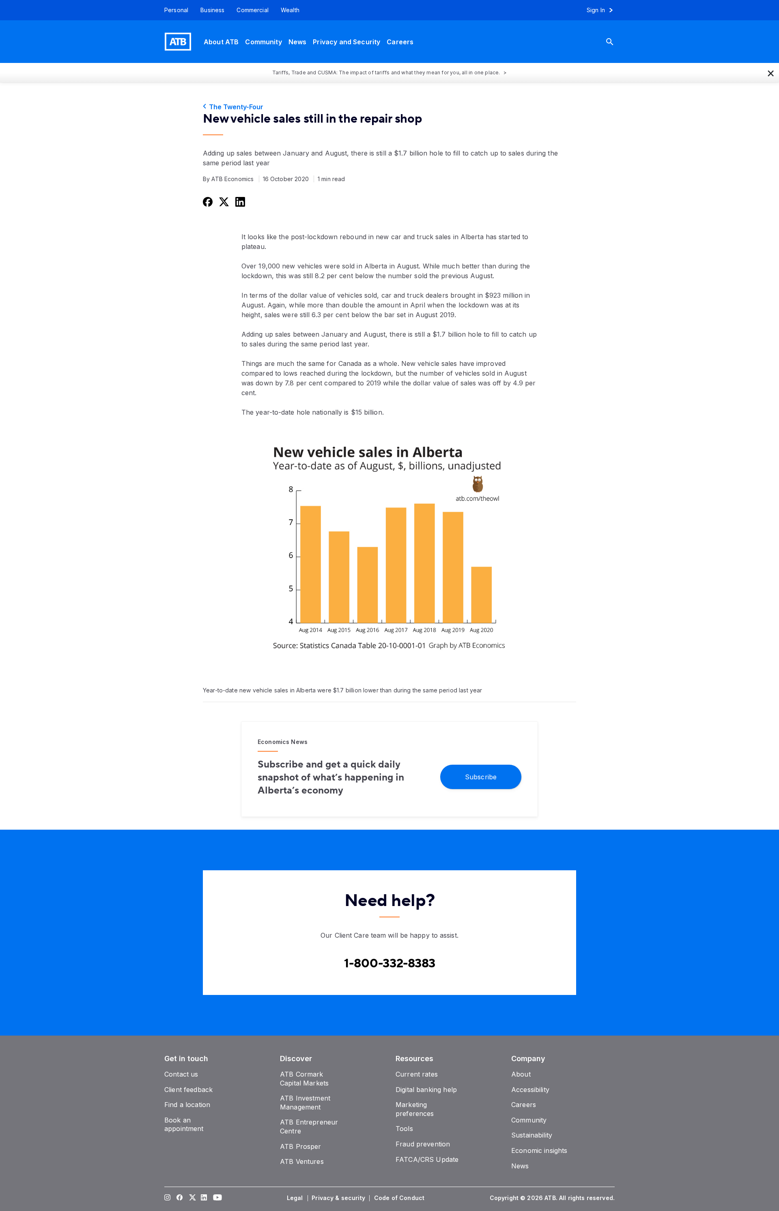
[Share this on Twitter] (223, 201)
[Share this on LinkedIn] (239, 201)
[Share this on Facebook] (207, 201)
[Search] (616, 41)
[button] (771, 72)
